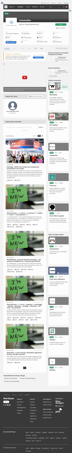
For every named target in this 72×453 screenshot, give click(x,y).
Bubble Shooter (47, 417)
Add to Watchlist (61, 28)
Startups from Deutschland (11, 381)
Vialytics (52, 438)
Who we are (20, 402)
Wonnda (22, 319)
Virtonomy (18, 180)
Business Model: (40, 32)
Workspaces (33, 419)
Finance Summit (47, 415)
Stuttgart (44, 432)
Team (35, 48)
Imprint (61, 448)
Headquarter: (55, 36)
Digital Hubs (33, 416)
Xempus (15, 319)
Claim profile (38, 57)
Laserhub (58, 438)
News (41, 48)
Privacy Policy (45, 448)
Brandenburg (58, 41)
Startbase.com (46, 3)
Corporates (33, 407)
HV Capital (24, 269)
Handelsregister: (40, 36)
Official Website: (9, 40)
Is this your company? (62, 48)
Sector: (7, 32)
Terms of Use (53, 448)
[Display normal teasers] (42, 136)
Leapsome (31, 317)
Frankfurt (38, 432)
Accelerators (33, 410)
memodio (66, 3)
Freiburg (34, 435)
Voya (10, 319)
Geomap (38, 448)
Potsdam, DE (58, 37)
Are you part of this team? (37, 96)
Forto (10, 317)
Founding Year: (9, 36)
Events (28, 7)
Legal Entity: (39, 40)
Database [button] (20, 7)
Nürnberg (61, 432)
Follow (60, 24)
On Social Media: (24, 40)
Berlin (27, 432)
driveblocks (16, 317)
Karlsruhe (28, 435)
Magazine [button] (11, 7)
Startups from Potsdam (10, 378)
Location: (55, 40)
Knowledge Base (21, 407)
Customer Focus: (56, 32)
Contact (19, 405)
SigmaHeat (38, 317)
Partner (19, 413)
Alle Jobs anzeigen (53, 76)
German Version (47, 405)
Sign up (6, 402)
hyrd (28, 319)
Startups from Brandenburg (27, 378)
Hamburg (50, 432)
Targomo (64, 438)
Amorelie (28, 441)
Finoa (10, 224)
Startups (60, 3)
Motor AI (38, 441)
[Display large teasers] (39, 136)
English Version (47, 402)
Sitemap (32, 448)
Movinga (23, 224)
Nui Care (35, 224)
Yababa (29, 224)
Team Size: (23, 36)
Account (42, 7)
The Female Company (31, 438)
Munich (32, 432)
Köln (56, 432)
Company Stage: (24, 32)
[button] (67, 7)
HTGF (47, 438)
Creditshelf (41, 438)
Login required (11, 42)
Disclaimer (28, 451)
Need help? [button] (24, 130)
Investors (32, 405)
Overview (6, 48)
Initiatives (32, 413)
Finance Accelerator (48, 412)
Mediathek (35, 7)
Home (27, 448)
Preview (41, 127)
